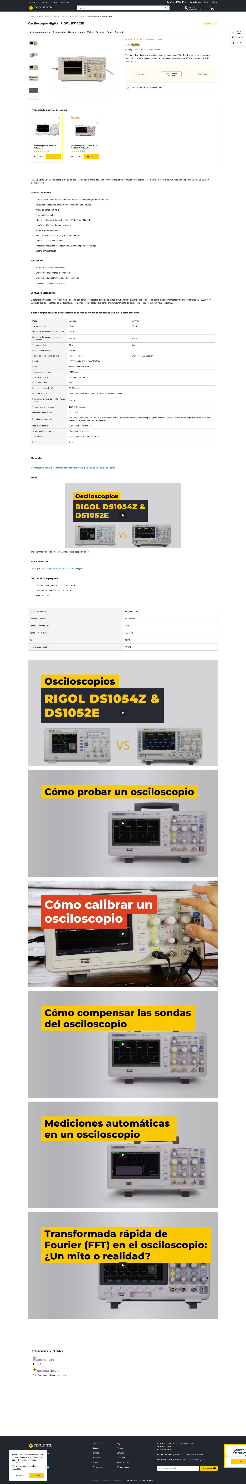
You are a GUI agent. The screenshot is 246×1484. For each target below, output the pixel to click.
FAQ (94, 1472)
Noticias (96, 1453)
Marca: (127, 45)
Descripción (59, 32)
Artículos (96, 1458)
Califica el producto (153, 39)
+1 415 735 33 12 (164, 1443)
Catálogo (40, 16)
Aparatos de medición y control (56, 16)
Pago (109, 32)
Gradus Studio (148, 1480)
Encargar (53, 157)
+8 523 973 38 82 (164, 1446)
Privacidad (121, 1458)
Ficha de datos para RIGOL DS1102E (56, 568)
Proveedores (98, 1467)
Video (90, 32)
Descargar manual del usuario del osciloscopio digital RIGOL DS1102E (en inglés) (73, 467)
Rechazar (20, 1476)
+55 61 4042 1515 (164, 1460)
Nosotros (31, 2)
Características (76, 32)
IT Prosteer (128, 1480)
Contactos (54, 2)
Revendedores (123, 1462)
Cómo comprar (42, 2)
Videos (95, 1462)
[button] (33, 98)
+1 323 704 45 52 (164, 1449)
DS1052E (135, 321)
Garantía (119, 32)
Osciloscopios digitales (77, 16)
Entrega (100, 32)
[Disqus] (123, 1387)
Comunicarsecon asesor (171, 74)
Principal (31, 16)
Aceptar (36, 1476)
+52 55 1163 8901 (164, 1455)
